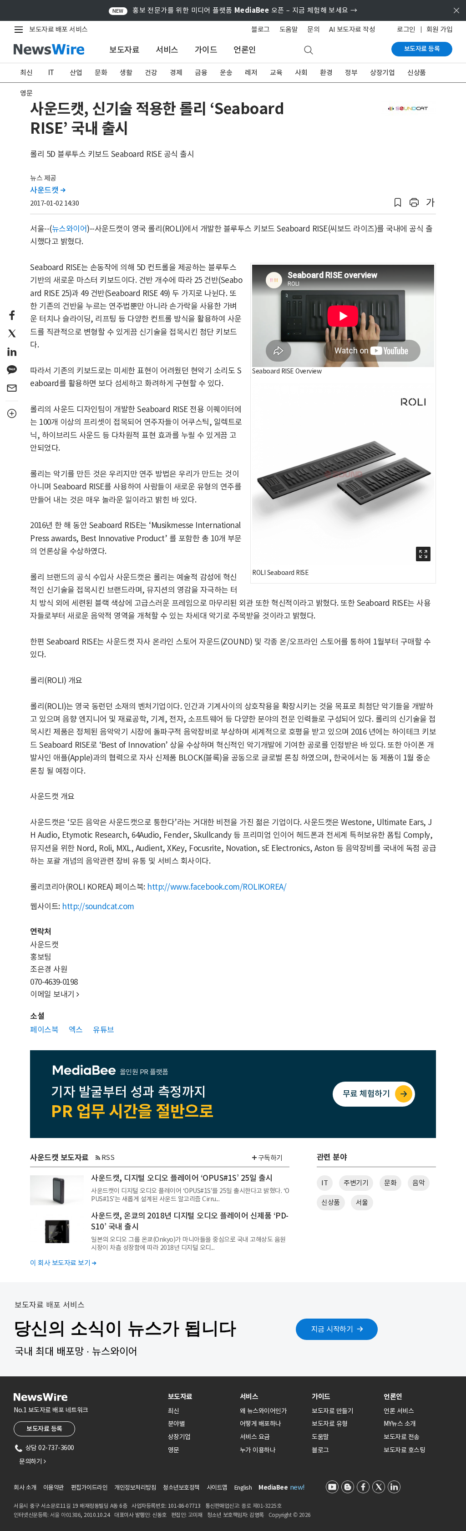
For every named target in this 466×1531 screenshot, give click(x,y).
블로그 (260, 29)
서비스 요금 (255, 1437)
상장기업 (382, 72)
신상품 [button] (330, 1202)
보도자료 (124, 50)
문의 (313, 29)
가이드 (206, 50)
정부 (351, 72)
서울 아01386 (65, 1514)
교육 (276, 72)
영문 (26, 93)
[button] (397, 202)
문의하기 (32, 1461)
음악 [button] (418, 1182)
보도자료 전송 (402, 1437)
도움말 (288, 29)
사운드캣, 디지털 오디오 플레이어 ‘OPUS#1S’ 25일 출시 (182, 1178)
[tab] (200, 1396)
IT (51, 72)
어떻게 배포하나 (260, 1424)
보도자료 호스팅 (404, 1450)
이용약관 (53, 1487)
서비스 (167, 50)
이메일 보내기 (54, 994)
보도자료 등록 (422, 49)
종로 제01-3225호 (261, 1505)
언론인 (244, 50)
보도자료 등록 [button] (44, 1429)
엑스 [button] (76, 1030)
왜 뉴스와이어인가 (263, 1411)
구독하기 (270, 1157)
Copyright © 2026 (289, 1514)
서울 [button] (362, 1202)
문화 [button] (390, 1182)
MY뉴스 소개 (400, 1424)
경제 (176, 72)
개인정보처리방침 (135, 1487)
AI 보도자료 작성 (352, 29)
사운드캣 (47, 190)
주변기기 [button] (356, 1182)
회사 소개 (25, 1487)
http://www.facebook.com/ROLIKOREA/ (216, 887)
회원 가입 (439, 29)
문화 (101, 72)
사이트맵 (217, 1487)
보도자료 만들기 (332, 1411)
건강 (151, 72)
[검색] (308, 50)
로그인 (406, 29)
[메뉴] (20, 29)
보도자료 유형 (330, 1424)
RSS (108, 1157)
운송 (226, 72)
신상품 (416, 72)
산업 (76, 72)
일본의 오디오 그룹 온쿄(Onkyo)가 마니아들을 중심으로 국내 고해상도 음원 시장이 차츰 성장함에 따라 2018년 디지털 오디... (188, 1243)
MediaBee (273, 1487)
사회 (301, 72)
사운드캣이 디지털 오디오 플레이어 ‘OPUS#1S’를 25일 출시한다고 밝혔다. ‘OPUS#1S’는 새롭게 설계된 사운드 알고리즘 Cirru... (190, 1195)
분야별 (176, 1424)
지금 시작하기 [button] (332, 1329)
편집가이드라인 (89, 1487)
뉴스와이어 (69, 229)
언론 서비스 (399, 1411)
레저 (251, 72)
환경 (326, 72)
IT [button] (324, 1182)
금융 (201, 72)
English (243, 1487)
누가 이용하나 (258, 1450)
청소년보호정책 (181, 1487)
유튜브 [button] (103, 1030)
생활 (126, 72)
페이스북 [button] (44, 1030)
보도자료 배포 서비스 (58, 29)
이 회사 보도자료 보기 (63, 1263)
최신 (26, 72)
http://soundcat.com (98, 906)
